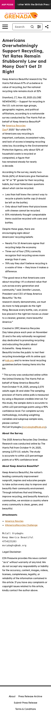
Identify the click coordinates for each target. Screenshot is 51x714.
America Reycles (14, 521)
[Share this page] (47, 27)
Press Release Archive (30, 696)
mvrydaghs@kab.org (33, 427)
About (12, 696)
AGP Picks (7, 4)
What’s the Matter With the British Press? (27, 4)
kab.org (9, 360)
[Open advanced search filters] (39, 26)
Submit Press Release (25, 702)
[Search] (32, 26)
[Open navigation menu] (5, 27)
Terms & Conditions (25, 709)
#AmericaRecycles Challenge (21, 525)
